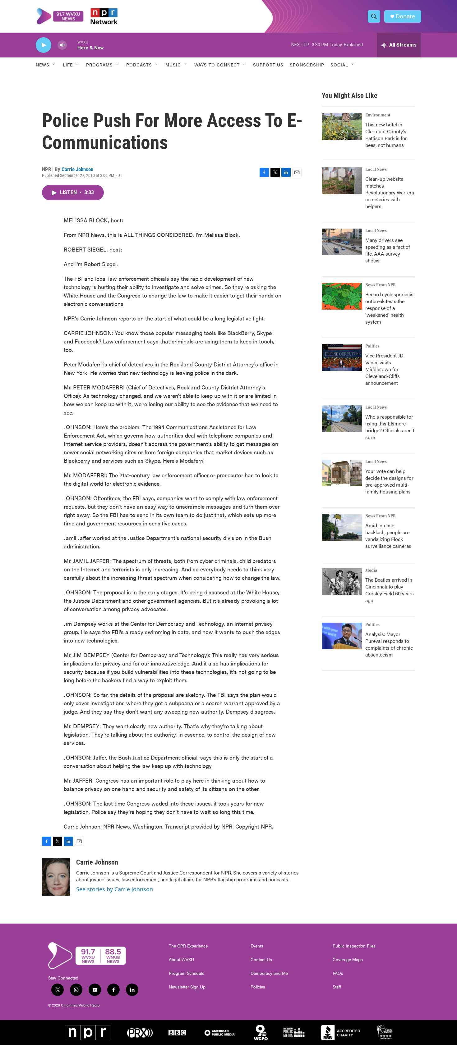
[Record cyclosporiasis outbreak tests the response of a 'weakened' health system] (342, 296)
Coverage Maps (348, 959)
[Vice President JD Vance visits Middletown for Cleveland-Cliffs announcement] (342, 357)
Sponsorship (307, 64)
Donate (405, 16)
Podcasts (139, 64)
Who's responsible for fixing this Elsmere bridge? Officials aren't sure (389, 427)
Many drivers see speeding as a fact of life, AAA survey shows (387, 250)
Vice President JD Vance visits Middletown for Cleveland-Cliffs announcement (384, 369)
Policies (258, 986)
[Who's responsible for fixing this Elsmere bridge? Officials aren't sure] (342, 418)
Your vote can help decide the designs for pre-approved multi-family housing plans (389, 481)
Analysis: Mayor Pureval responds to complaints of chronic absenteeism (389, 644)
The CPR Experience (188, 945)
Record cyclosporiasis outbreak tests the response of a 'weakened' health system (389, 308)
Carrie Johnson (77, 169)
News (42, 64)
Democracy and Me (269, 973)
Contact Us (261, 959)
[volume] (62, 45)
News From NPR (380, 285)
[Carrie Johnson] (56, 877)
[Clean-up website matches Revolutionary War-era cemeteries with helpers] (342, 180)
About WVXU (181, 959)
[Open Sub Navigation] (54, 64)
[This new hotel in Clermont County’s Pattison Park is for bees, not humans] (342, 126)
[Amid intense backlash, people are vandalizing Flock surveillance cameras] (342, 527)
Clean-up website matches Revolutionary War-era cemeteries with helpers (389, 192)
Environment (377, 115)
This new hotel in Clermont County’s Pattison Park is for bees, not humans (386, 134)
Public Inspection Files (354, 945)
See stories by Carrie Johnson (114, 889)
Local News (376, 169)
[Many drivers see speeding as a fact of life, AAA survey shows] (342, 242)
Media (371, 570)
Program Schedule (186, 973)
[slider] (72, 45)
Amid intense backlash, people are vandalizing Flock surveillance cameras (388, 535)
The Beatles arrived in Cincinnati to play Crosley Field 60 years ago (389, 590)
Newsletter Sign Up (187, 986)
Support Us (268, 64)
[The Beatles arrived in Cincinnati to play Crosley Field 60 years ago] (342, 581)
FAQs (338, 973)
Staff (337, 986)
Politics (372, 346)
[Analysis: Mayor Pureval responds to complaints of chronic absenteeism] (342, 636)
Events (257, 945)
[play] (43, 45)
